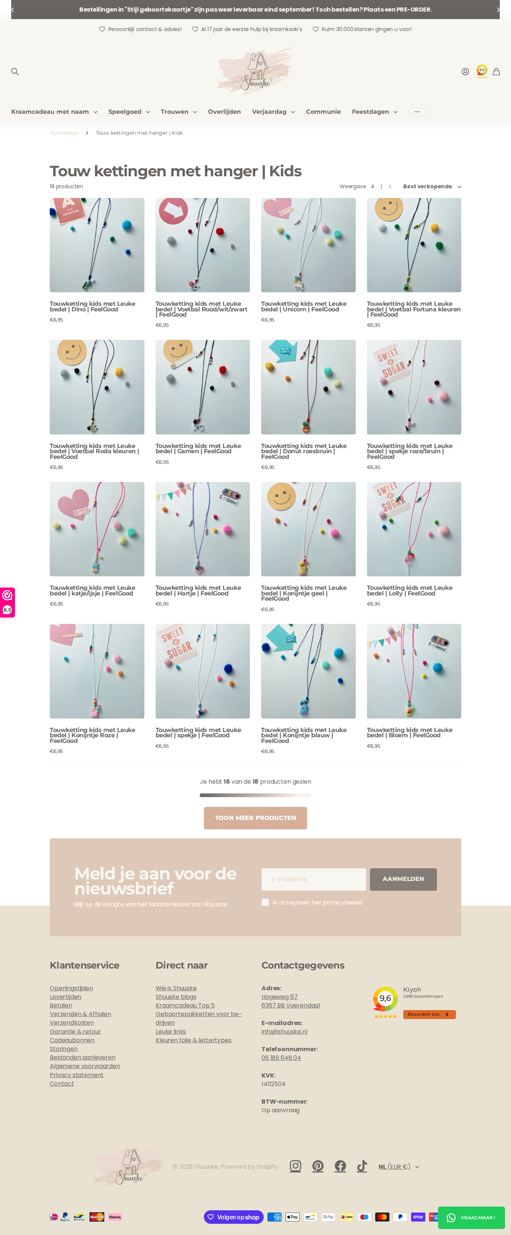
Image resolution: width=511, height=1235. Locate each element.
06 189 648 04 (281, 1057)
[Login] (465, 71)
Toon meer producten (255, 817)
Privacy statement (77, 1075)
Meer (417, 111)
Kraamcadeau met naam (50, 111)
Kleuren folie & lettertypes (194, 1040)
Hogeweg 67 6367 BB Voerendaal (290, 1001)
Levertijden (65, 996)
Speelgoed (124, 111)
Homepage (64, 132)
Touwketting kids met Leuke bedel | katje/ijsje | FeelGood (92, 590)
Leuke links (171, 1031)
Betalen (61, 1005)
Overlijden (224, 111)
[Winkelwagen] (496, 71)
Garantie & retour (75, 1031)
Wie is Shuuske (176, 988)
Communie (323, 111)
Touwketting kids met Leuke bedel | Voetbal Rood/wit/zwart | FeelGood (202, 309)
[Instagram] (295, 1165)
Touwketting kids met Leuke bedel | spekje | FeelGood (198, 732)
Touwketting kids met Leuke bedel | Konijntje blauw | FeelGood (304, 735)
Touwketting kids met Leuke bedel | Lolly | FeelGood (410, 590)
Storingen (64, 1049)
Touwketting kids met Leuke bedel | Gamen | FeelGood (198, 448)
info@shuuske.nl (284, 1031)
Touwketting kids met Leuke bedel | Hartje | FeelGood (198, 590)
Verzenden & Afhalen (80, 1014)
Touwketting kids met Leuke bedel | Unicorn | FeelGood (304, 306)
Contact (62, 1083)
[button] (12, 9)
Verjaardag (269, 111)
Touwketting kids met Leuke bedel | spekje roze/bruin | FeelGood (410, 451)
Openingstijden (71, 988)
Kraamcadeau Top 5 (185, 1005)
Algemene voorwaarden (85, 1066)
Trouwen (175, 111)
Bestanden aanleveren (83, 1057)
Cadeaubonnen (72, 1040)
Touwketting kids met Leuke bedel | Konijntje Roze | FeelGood (92, 735)
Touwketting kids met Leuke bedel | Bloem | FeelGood (410, 732)
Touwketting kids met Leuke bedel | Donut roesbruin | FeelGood (304, 451)
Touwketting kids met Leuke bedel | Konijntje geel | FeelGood (304, 593)
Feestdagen (370, 111)
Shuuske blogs (176, 996)
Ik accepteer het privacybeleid (317, 902)
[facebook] (340, 1165)
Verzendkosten (72, 1022)
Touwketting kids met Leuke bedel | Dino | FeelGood (92, 306)
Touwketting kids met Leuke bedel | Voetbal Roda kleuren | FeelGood (94, 451)
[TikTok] (362, 1165)
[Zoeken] (15, 71)
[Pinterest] (318, 1165)
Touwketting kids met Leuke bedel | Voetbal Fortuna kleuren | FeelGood (414, 309)
